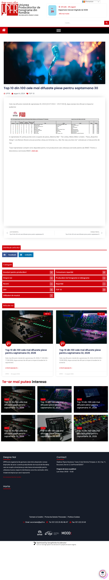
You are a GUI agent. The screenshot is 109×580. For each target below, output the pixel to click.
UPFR (7, 368)
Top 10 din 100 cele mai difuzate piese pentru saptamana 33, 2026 (26, 308)
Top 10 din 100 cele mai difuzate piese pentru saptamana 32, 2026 (80, 308)
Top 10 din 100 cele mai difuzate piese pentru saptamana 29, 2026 (52, 390)
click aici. (35, 151)
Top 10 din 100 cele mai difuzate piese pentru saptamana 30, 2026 (15, 390)
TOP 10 (31, 94)
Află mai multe (64, 14)
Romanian (89, 1)
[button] (10, 211)
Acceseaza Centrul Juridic (12, 433)
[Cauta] (106, 23)
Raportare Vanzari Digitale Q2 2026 (73, 10)
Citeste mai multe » (11, 325)
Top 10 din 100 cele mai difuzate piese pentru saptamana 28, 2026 (88, 390)
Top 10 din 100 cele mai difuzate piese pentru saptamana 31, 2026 (88, 361)
